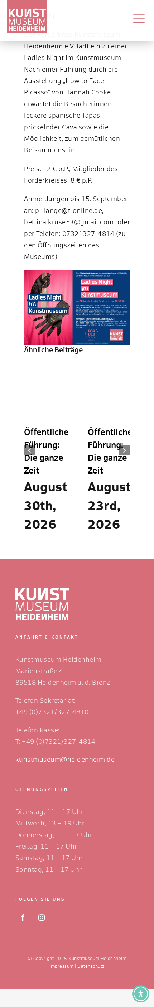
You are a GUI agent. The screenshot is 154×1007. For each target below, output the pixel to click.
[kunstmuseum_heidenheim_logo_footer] (42, 591)
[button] (29, 450)
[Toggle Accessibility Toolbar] (141, 994)
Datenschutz (91, 967)
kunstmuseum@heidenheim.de (65, 760)
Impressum (61, 967)
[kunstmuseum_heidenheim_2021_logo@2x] (27, 3)
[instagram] (41, 917)
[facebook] (22, 917)
